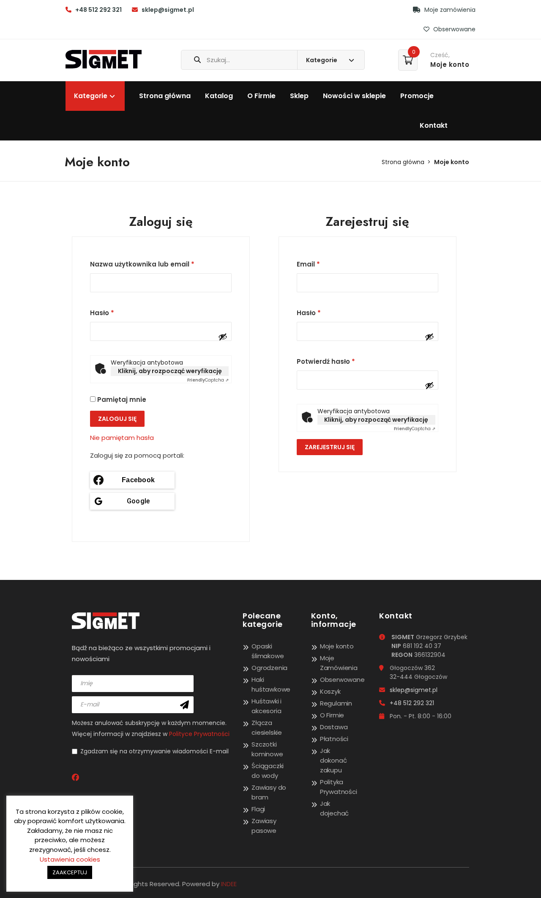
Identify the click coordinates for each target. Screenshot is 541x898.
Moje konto (337, 646)
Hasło (102, 312)
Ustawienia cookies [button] (70, 859)
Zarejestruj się (330, 447)
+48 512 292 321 (98, 9)
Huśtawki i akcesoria (266, 706)
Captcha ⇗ (208, 380)
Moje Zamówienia (339, 663)
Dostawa (334, 726)
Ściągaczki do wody (267, 770)
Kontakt (434, 125)
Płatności (334, 738)
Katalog (219, 96)
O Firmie (261, 96)
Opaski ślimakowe (267, 651)
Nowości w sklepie (354, 96)
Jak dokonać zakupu (333, 760)
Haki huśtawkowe (270, 684)
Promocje (417, 96)
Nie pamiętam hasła (122, 437)
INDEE (229, 883)
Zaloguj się (117, 419)
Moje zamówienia (449, 9)
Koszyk (330, 691)
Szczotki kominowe (267, 749)
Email (308, 264)
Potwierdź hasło (326, 361)
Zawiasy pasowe (263, 825)
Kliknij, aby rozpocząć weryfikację (170, 371)
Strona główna (165, 96)
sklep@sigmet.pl (168, 9)
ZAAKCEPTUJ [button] (69, 872)
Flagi (258, 809)
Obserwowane (453, 29)
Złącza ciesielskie (266, 727)
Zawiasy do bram (268, 792)
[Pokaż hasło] (222, 336)
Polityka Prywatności (338, 786)
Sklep (299, 96)
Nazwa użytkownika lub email (142, 264)
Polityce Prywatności (199, 734)
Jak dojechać (334, 808)
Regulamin (336, 703)
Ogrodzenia (269, 667)
